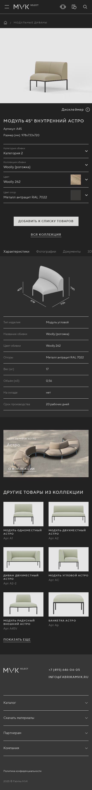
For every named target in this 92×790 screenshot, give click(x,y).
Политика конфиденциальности (22, 771)
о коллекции (21, 469)
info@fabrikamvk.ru (69, 677)
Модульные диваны (30, 22)
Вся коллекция (46, 235)
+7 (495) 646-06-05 (64, 670)
